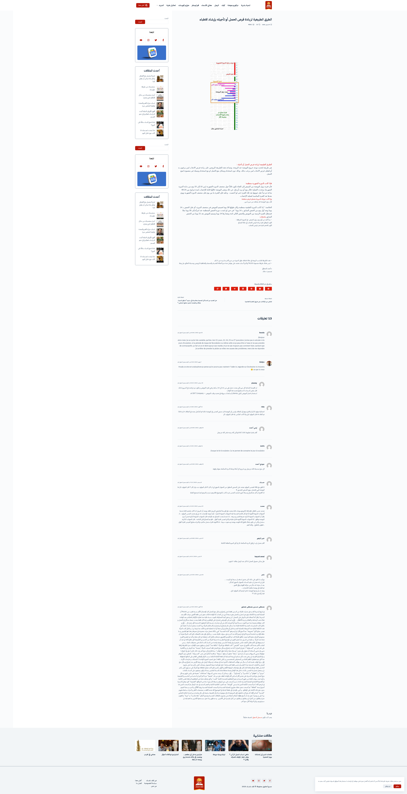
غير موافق (387, 786)
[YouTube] (141, 40)
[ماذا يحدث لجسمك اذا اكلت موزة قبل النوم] (160, 132)
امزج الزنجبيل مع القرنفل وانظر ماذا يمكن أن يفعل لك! (147, 79)
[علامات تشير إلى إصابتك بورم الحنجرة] (262, 745)
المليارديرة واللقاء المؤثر (170, 754)
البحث (166, 18)
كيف (223, 5)
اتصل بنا (139, 783)
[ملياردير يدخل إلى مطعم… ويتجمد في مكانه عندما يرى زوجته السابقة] (192, 745)
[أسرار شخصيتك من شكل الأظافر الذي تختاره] (160, 97)
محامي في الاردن (149, 754)
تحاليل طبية (171, 5)
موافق (397, 786)
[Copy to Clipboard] (217, 289)
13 (257, 25)
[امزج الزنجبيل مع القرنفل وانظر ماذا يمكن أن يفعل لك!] (160, 78)
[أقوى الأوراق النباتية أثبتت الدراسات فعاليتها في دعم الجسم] (160, 113)
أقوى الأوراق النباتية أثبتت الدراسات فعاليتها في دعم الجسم (147, 114)
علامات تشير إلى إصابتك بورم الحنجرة (263, 755)
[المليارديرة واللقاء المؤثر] (168, 745)
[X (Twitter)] (259, 289)
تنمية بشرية (245, 5)
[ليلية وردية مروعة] (215, 745)
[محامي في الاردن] (145, 745)
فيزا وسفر (195, 5)
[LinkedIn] (243, 289)
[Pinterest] (251, 289)
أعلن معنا (141, 5)
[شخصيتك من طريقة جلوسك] (160, 89)
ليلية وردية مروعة (219, 754)
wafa (262, 446)
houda (261, 332)
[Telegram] (234, 289)
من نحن (154, 786)
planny (254, 383)
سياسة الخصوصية (150, 783)
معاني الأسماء (206, 5)
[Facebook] (268, 289)
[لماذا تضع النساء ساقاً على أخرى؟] (160, 124)
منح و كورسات (183, 5)
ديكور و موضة (233, 5)
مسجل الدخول (257, 717)
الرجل (216, 5)
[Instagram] (148, 40)
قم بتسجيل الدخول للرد (183, 333)
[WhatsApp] (226, 289)
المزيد (161, 5)
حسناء (262, 482)
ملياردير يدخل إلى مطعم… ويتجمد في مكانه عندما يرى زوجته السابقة (192, 757)
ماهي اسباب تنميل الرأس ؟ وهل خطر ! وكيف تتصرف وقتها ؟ (239, 757)
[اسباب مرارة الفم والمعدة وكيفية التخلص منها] (160, 105)
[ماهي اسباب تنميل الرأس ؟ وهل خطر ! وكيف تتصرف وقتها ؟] (238, 745)
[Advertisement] (225, 45)
